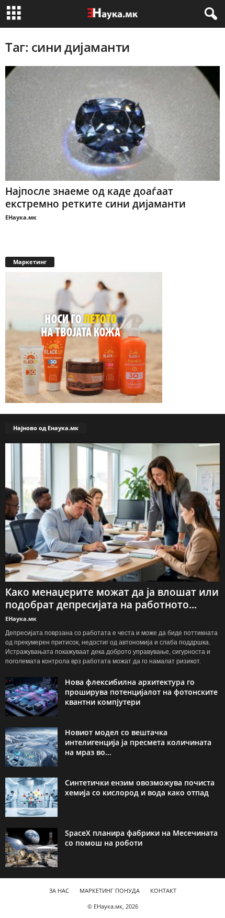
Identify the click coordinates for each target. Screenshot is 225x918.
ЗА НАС (59, 890)
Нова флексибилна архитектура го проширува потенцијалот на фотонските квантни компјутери (141, 692)
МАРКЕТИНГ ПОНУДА (110, 890)
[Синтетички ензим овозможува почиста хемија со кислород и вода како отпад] (31, 797)
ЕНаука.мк (21, 217)
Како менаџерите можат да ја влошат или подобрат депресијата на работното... (112, 598)
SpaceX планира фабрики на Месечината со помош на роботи (141, 838)
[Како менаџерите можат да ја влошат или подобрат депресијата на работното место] (112, 512)
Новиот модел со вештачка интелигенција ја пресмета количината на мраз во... (138, 742)
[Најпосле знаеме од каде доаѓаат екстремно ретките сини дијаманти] (112, 123)
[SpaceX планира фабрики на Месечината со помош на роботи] (31, 847)
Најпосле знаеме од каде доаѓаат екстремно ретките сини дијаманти (95, 197)
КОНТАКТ (163, 890)
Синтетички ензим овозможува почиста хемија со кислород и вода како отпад (140, 787)
